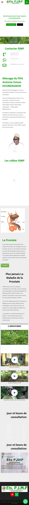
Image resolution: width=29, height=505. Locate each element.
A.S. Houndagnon (11, 24)
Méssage (20, 24)
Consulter (4, 265)
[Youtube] (12, 494)
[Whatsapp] (16, 494)
